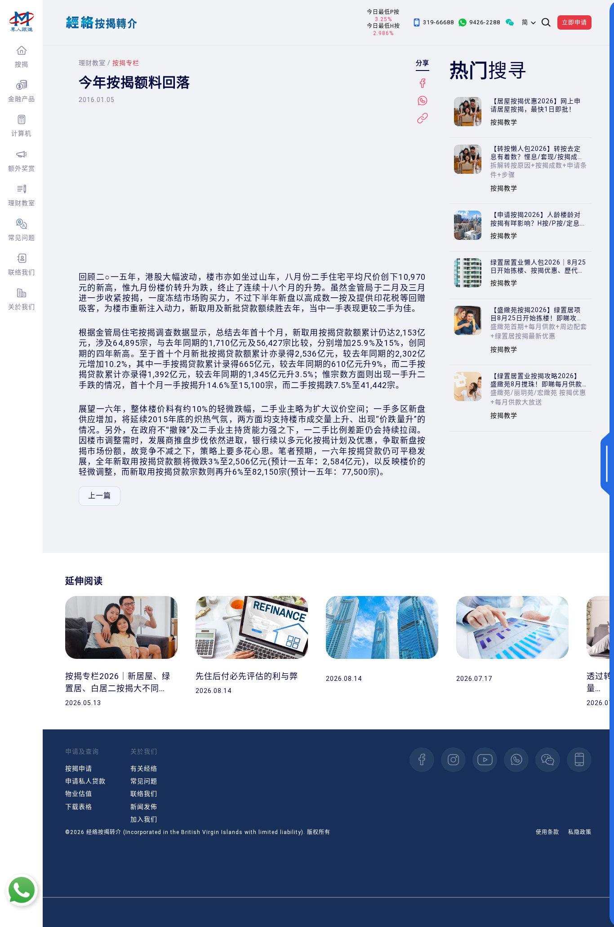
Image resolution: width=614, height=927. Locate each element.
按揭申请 (78, 768)
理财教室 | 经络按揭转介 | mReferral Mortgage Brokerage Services (21, 21)
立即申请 (574, 22)
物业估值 (78, 793)
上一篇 (99, 495)
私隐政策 (580, 832)
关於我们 (21, 306)
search (546, 22)
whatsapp (516, 759)
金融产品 (21, 98)
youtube (484, 759)
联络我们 (21, 272)
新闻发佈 (143, 806)
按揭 (21, 64)
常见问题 (21, 237)
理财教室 (21, 203)
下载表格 (78, 806)
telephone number (579, 759)
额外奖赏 (21, 168)
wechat (547, 759)
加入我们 (143, 819)
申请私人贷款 (85, 781)
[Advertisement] (254, 195)
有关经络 (143, 768)
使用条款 (547, 832)
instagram (453, 759)
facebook (421, 759)
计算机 (21, 133)
